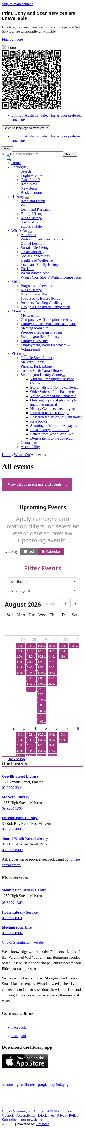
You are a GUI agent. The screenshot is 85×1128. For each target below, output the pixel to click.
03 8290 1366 (12, 808)
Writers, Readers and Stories (42, 239)
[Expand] (29, 168)
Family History (32, 214)
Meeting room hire (34, 328)
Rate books (38, 421)
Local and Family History (40, 265)
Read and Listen (33, 201)
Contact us (29, 443)
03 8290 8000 (12, 850)
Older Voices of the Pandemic (52, 392)
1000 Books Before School (41, 298)
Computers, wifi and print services (46, 320)
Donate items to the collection (52, 438)
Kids (14, 281)
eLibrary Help (31, 226)
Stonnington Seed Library (40, 337)
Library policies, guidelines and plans (48, 324)
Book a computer (34, 192)
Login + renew (32, 176)
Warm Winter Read (35, 273)
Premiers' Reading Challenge (42, 303)
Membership (30, 315)
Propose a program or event (41, 332)
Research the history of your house (56, 417)
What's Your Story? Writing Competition (51, 277)
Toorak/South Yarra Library (41, 370)
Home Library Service (20, 912)
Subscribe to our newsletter (22, 1120)
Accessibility (30, 447)
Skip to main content (17, 4)
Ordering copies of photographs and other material (53, 402)
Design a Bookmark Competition (45, 307)
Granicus (42, 1124)
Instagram (18, 1036)
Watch (25, 205)
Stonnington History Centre (41, 375)
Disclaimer (46, 1115)
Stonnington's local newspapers (53, 426)
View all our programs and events (35, 484)
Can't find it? (30, 180)
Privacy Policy (67, 1115)
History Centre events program (53, 409)
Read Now (29, 184)
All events (28, 235)
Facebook (18, 1027)
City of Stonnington (16, 1111)
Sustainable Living (35, 248)
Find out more (12, 39)
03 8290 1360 (12, 903)
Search (7, 154)
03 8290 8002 (12, 933)
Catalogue (18, 167)
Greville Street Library (37, 358)
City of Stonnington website (23, 942)
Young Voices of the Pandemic (53, 396)
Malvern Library (33, 362)
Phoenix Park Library (37, 366)
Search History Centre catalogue (54, 387)
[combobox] (26, 127)
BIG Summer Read (35, 294)
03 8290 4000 (12, 829)
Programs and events (36, 286)
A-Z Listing (29, 222)
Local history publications (49, 430)
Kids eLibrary (31, 218)
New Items (29, 188)
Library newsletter (34, 341)
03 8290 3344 (12, 788)
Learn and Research (36, 209)
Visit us (16, 354)
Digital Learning (33, 243)
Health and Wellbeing (37, 260)
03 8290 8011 (12, 918)
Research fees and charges (49, 413)
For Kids (27, 269)
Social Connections (35, 256)
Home (6, 455)
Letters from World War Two (51, 434)
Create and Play (32, 252)
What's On (19, 231)
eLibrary (17, 197)
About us (18, 311)
